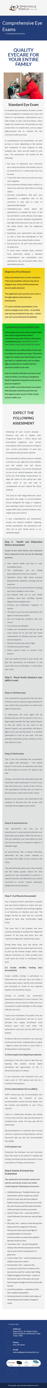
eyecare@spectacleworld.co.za (26, 1352)
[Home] (3, 34)
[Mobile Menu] (44, 8)
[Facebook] (9, 1371)
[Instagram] (14, 1371)
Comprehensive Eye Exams (15, 34)
